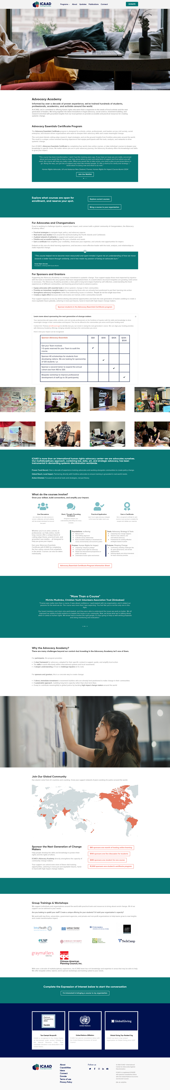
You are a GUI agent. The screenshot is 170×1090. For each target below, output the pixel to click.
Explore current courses (100, 199)
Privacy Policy (66, 1082)
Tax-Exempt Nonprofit (48, 1035)
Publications (94, 4)
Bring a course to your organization (104, 207)
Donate (132, 4)
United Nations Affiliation (85, 1035)
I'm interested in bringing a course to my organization (85, 993)
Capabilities (65, 1068)
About (74, 4)
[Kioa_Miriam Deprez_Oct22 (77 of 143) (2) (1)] (62, 411)
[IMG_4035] (18, 446)
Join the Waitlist (85, 174)
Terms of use (65, 1079)
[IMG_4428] (152, 411)
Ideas (62, 1071)
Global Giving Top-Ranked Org (121, 1035)
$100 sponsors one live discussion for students (109, 854)
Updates (82, 4)
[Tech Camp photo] (62, 446)
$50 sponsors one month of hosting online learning (111, 848)
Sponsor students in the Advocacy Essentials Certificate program (85, 307)
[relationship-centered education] (152, 446)
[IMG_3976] (107, 446)
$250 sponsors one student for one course (107, 860)
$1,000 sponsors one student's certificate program (111, 866)
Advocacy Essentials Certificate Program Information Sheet (85, 566)
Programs (64, 4)
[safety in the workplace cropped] (18, 411)
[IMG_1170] (107, 410)
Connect (104, 4)
